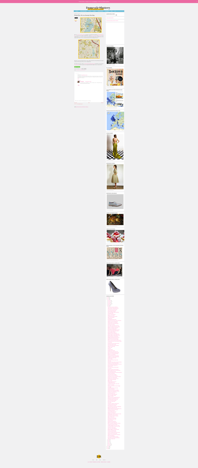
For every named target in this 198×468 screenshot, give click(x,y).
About (100, 459)
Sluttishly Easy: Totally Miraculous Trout (113, 398)
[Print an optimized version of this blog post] (77, 67)
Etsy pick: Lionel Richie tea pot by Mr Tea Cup (114, 432)
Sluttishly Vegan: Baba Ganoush (112, 381)
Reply (78, 78)
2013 (108, 298)
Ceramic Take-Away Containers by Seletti (113, 345)
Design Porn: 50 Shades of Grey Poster (113, 327)
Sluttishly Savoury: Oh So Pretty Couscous (113, 343)
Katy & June (109, 348)
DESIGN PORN (100, 11)
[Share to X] (83, 68)
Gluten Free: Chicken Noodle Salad (112, 394)
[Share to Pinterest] (85, 68)
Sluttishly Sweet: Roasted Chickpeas (112, 316)
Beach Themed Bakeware (111, 435)
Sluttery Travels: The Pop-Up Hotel (112, 433)
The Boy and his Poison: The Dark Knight (113, 355)
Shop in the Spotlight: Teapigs (112, 395)
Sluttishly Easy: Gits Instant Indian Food (113, 338)
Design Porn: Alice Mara (111, 384)
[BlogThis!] (82, 68)
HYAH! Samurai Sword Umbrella (112, 374)
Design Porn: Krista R (110, 396)
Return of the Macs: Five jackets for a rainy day (114, 423)
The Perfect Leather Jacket (111, 373)
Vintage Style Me (110, 318)
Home (89, 102)
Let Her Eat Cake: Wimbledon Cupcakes (113, 436)
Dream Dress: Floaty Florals (111, 401)
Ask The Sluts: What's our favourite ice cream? (114, 426)
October (109, 302)
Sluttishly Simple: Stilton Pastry (112, 357)
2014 (108, 297)
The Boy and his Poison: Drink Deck (112, 424)
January (109, 445)
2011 (108, 446)
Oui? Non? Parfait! (110, 349)
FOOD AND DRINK (83, 11)
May (108, 440)
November (109, 301)
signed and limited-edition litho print (89, 63)
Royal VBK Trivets (110, 366)
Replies (80, 80)
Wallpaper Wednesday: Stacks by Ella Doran (113, 337)
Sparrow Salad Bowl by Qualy (112, 371)
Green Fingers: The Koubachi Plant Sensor (113, 325)
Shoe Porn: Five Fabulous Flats (112, 430)
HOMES (77, 11)
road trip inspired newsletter (81, 34)
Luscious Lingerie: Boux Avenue (112, 411)
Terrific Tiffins (109, 402)
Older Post (102, 102)
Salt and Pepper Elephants (111, 410)
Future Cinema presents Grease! (112, 310)
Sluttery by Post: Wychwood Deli (112, 328)
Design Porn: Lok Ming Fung (111, 412)
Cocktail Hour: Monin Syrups (112, 427)
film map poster (76, 64)
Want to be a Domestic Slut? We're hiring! (113, 352)
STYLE (90, 11)
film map (99, 35)
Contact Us (104, 459)
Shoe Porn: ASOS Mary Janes (111, 314)
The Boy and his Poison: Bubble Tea (112, 375)
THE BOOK (107, 11)
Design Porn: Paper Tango (111, 346)
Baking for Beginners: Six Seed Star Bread (113, 429)
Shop (96, 459)
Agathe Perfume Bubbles (111, 317)
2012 (108, 299)
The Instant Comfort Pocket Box (112, 431)
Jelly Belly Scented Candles (111, 350)
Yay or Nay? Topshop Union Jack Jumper (113, 367)
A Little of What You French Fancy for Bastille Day (114, 406)
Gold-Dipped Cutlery (110, 313)
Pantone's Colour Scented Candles (112, 377)
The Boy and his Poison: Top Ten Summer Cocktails (114, 341)
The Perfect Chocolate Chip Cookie (112, 404)
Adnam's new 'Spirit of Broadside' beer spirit (114, 397)
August (109, 304)
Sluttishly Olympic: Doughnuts (112, 311)
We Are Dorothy (93, 35)
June (108, 439)
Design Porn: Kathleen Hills (111, 438)
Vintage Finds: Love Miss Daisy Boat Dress (113, 356)
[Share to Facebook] (84, 68)
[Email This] (81, 68)
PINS (111, 11)
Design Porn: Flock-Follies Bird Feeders (113, 353)
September (109, 303)
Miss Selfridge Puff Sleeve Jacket (112, 319)
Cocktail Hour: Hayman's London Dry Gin (113, 403)
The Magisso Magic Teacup (111, 382)
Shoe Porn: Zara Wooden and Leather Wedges (114, 385)
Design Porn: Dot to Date (111, 315)
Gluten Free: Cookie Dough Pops (112, 428)
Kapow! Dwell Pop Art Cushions (112, 405)
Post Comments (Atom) (80, 103)
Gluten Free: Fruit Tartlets (111, 324)
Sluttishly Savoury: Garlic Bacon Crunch (113, 378)
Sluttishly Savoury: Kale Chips (112, 421)
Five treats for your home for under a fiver (113, 383)
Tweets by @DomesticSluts (109, 17)
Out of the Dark (110, 342)
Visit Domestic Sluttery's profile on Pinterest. (112, 20)
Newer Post (75, 102)
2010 (108, 447)
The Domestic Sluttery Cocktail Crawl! (113, 399)
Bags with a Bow (110, 380)
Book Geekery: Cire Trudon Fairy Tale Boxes (114, 437)
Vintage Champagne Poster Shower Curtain (113, 425)
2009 (108, 448)
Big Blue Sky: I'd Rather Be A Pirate (112, 407)
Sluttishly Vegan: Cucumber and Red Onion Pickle (114, 413)
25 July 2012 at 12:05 (88, 81)
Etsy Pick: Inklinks (110, 358)
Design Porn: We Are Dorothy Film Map (84, 15)
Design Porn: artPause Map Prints (112, 422)
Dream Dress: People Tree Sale (112, 344)
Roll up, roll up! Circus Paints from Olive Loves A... (114, 340)
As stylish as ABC (110, 347)
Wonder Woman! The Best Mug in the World (114, 329)
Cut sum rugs (109, 368)
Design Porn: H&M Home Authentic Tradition (114, 326)
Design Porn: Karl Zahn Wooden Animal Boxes (114, 434)
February (109, 444)
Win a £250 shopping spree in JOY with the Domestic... (115, 372)
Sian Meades (82, 81)
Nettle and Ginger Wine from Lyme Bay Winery (114, 370)
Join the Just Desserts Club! (111, 393)
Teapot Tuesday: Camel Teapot (112, 379)
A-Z (115, 11)
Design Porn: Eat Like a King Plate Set (113, 321)
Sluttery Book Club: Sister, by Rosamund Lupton (114, 376)
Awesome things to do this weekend (112, 322)
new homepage (94, 1)
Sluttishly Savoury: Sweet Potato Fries (113, 351)
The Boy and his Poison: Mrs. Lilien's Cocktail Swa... (114, 320)
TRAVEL (94, 11)
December (109, 300)
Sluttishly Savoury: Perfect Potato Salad (113, 323)
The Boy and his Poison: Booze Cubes (113, 409)
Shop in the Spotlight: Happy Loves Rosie (113, 312)
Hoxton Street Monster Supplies (112, 400)
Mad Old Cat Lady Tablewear (112, 354)
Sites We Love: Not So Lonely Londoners (113, 369)
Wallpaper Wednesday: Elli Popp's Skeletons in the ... (115, 408)
